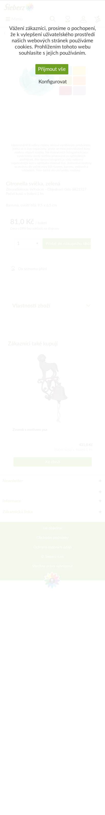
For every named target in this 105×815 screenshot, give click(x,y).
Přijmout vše (52, 69)
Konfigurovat (52, 81)
